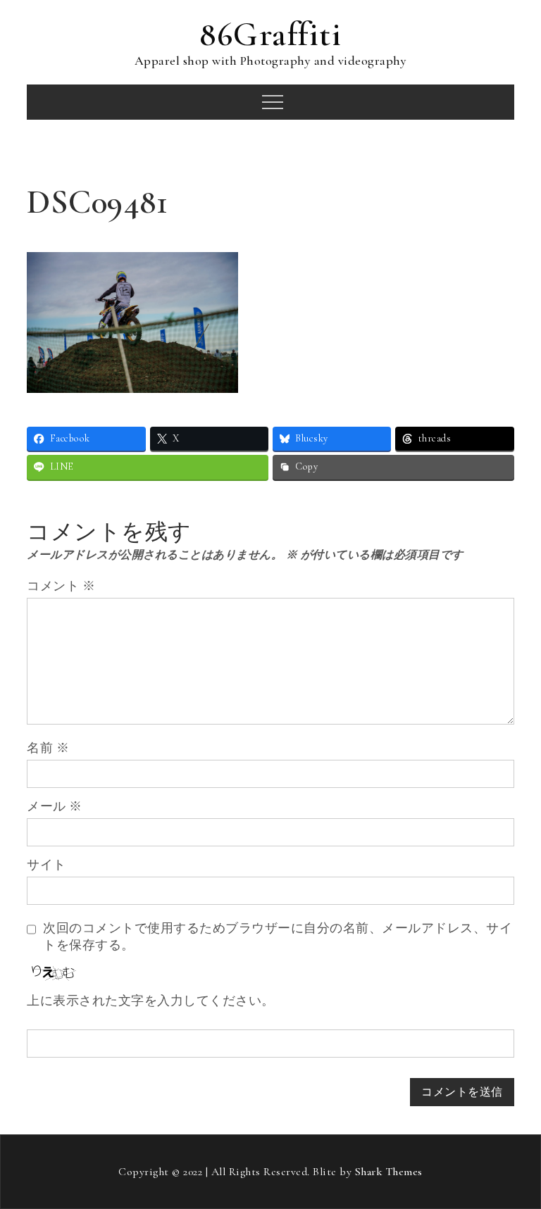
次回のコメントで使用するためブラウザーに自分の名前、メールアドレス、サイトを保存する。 (277, 936)
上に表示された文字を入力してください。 (151, 1000)
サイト (46, 864)
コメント (61, 586)
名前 (48, 748)
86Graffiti (270, 34)
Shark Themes (389, 1172)
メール (54, 806)
